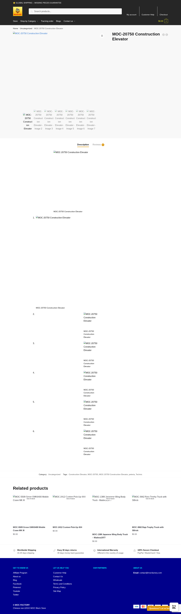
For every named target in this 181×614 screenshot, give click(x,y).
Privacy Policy (59, 587)
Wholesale (57, 580)
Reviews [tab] (97, 144)
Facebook (17, 584)
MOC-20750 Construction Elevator (113, 474)
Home (15, 28)
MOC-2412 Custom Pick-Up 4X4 (67, 527)
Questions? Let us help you (162, 608)
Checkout (164, 15)
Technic (139, 474)
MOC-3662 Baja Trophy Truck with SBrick (148, 529)
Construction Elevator (78, 474)
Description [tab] (83, 144)
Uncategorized (26, 28)
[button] (102, 36)
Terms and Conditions (62, 584)
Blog (15, 580)
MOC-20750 (93, 474)
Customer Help (148, 15)
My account (131, 15)
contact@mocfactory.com (151, 573)
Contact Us (58, 576)
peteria (132, 474)
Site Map (57, 591)
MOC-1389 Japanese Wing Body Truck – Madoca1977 (110, 536)
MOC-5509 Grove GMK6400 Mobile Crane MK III (29, 529)
